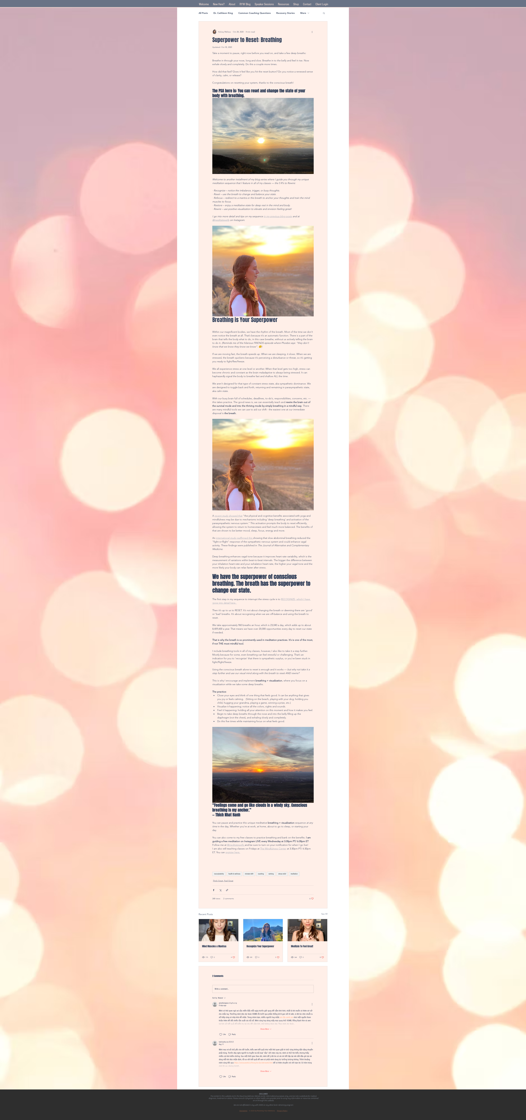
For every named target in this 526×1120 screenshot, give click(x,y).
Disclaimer (243, 1111)
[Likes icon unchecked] (220, 1034)
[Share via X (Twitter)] (220, 890)
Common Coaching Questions (254, 13)
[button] (264, 4)
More (303, 13)
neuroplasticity (219, 874)
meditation (294, 874)
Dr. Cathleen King (223, 13)
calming (271, 874)
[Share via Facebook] (213, 890)
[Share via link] (227, 890)
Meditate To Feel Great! (302, 946)
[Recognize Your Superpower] (263, 930)
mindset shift (249, 874)
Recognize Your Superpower (260, 946)
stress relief (282, 874)
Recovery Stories (285, 13)
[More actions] (312, 31)
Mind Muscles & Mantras (214, 946)
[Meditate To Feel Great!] (307, 930)
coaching (261, 874)
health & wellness (234, 874)
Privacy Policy (282, 1111)
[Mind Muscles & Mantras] (218, 930)
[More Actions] (312, 1004)
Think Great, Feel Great (223, 880)
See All (324, 914)
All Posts (203, 13)
